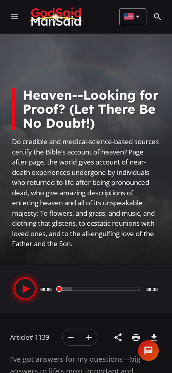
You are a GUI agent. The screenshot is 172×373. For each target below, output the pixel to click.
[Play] (25, 288)
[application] (86, 289)
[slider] (99, 289)
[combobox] (132, 17)
